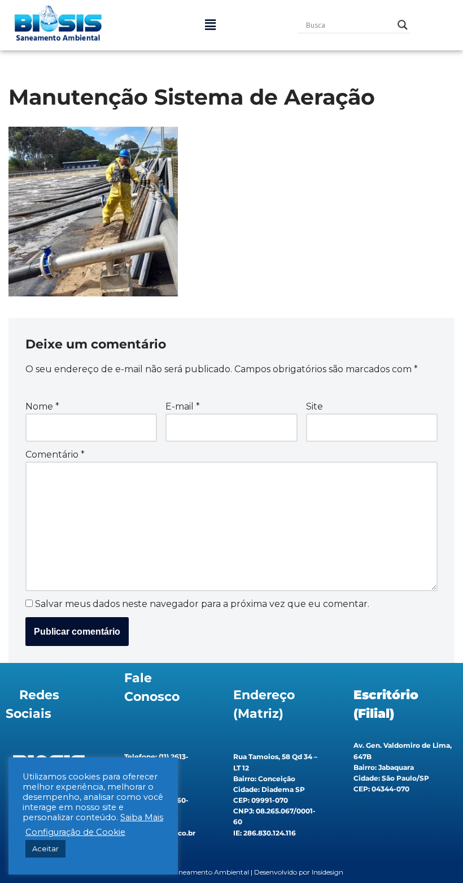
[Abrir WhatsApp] (435, 854)
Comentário (55, 454)
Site (314, 406)
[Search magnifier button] (402, 25)
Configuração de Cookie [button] (75, 832)
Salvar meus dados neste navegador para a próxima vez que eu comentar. (202, 603)
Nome (42, 406)
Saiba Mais (141, 817)
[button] (210, 25)
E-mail (182, 406)
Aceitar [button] (45, 848)
